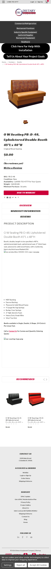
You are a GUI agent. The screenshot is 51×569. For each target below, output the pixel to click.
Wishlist (25, 473)
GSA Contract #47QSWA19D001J (25, 511)
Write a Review (13, 167)
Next (46, 379)
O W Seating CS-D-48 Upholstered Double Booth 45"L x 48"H (36, 421)
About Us (25, 508)
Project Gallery (25, 505)
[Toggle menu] (3, 3)
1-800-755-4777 (12, 2)
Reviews (25, 216)
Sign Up (40, 2)
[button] (25, 23)
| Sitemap (38, 550)
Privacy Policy (25, 502)
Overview (25, 205)
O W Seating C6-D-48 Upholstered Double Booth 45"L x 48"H (14, 421)
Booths (19, 62)
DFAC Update (25, 496)
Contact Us (13, 331)
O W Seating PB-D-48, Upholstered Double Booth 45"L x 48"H (24, 64)
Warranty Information (25, 211)
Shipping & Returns (25, 481)
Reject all (21, 565)
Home (4, 62)
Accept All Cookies (38, 565)
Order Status (25, 478)
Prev (44, 379)
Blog (25, 519)
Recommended (25, 379)
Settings (8, 565)
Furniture (12, 62)
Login (32, 2)
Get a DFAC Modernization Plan (25, 499)
